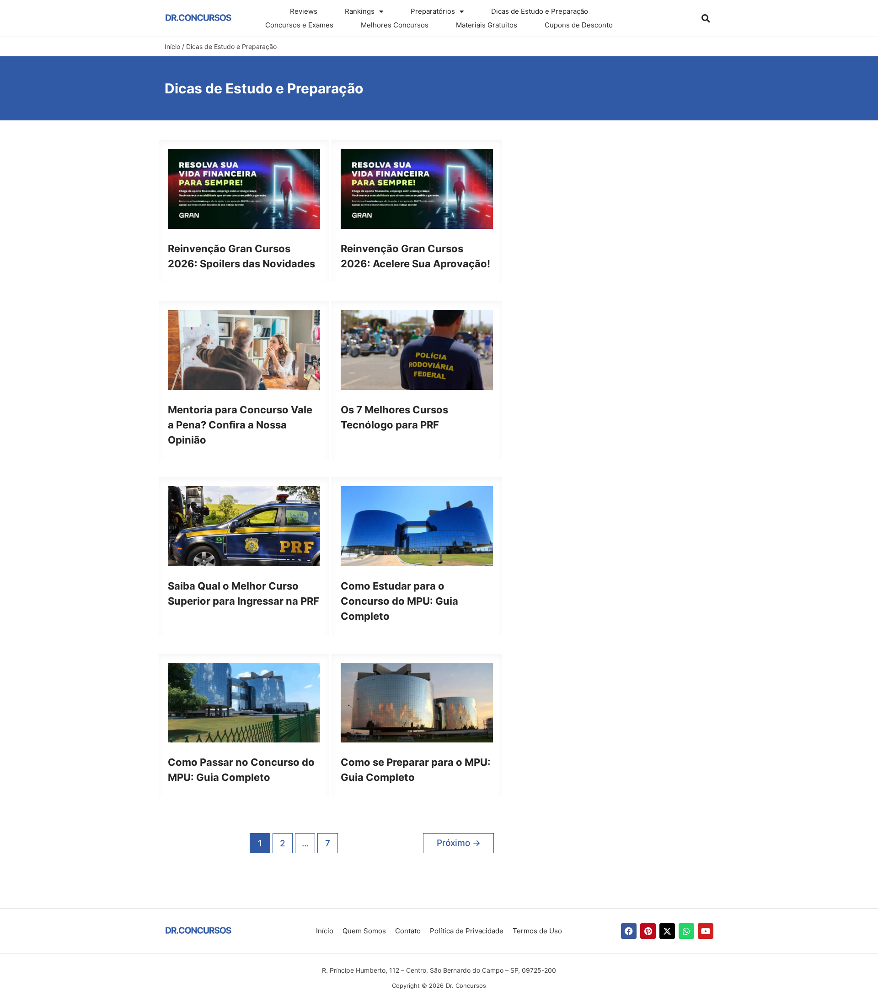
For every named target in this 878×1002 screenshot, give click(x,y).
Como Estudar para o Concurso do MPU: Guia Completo (399, 601)
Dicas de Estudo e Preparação (539, 11)
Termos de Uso (537, 930)
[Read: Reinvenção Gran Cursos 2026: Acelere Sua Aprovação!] (417, 188)
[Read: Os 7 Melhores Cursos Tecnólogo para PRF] (417, 349)
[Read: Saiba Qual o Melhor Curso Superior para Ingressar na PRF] (244, 526)
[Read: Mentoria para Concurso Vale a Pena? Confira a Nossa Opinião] (244, 349)
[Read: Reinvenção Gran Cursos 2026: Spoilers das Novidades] (244, 188)
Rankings (360, 11)
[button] (705, 18)
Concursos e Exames (299, 25)
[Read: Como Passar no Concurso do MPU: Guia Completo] (244, 702)
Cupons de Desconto (579, 25)
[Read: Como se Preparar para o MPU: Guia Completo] (417, 702)
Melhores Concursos (394, 25)
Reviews (303, 11)
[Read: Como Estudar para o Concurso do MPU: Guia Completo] (417, 526)
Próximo (459, 843)
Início (324, 930)
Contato (408, 930)
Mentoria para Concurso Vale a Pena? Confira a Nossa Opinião (240, 425)
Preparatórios (433, 11)
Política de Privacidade (466, 930)
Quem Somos (364, 930)
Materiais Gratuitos (486, 25)
